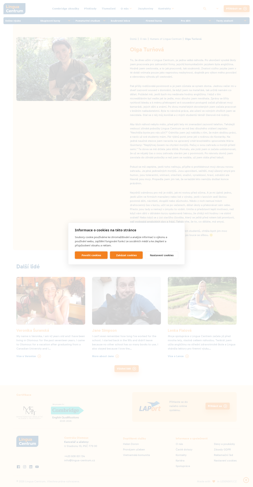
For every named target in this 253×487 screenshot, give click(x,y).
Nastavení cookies (161, 255)
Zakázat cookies (126, 255)
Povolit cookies (91, 255)
